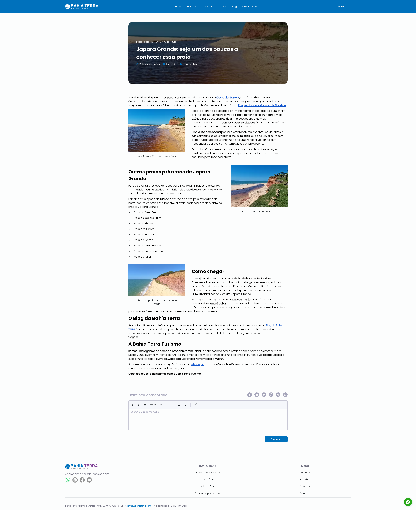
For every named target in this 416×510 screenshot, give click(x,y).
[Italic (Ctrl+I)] (138, 404)
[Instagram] (75, 480)
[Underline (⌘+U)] (145, 404)
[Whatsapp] (68, 480)
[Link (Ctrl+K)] (196, 404)
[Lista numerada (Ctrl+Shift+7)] (178, 404)
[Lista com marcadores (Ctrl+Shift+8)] (185, 404)
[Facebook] (82, 480)
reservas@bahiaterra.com (138, 505)
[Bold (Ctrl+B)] (132, 404)
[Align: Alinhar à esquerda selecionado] (172, 404)
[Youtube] (89, 480)
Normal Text (156, 404)
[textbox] (208, 419)
